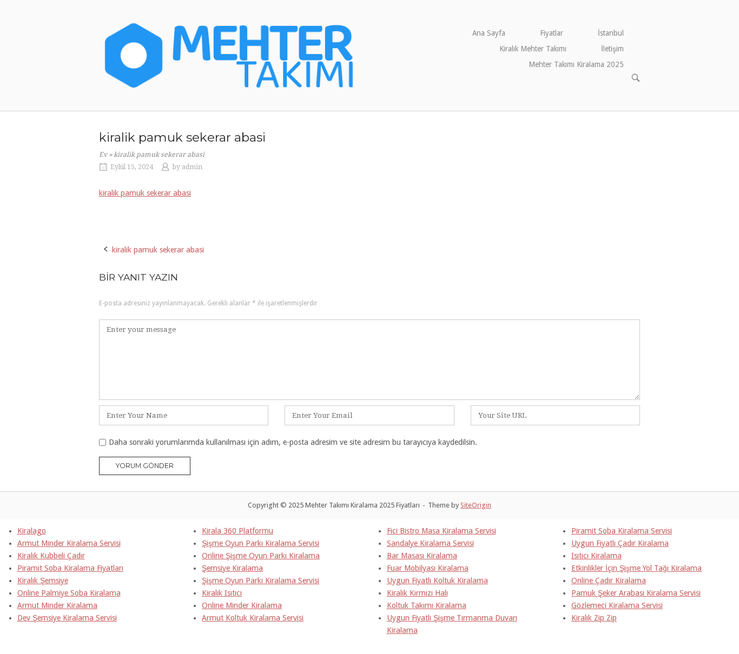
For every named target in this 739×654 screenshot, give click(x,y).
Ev (103, 154)
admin (192, 167)
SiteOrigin (475, 505)
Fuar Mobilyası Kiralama (428, 568)
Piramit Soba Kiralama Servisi (621, 530)
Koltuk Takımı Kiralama (426, 605)
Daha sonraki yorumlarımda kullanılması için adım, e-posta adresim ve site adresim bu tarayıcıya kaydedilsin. (293, 442)
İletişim (612, 48)
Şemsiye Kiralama (232, 568)
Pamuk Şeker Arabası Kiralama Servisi (636, 593)
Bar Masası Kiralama (422, 555)
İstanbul (611, 33)
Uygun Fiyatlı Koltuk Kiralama (437, 580)
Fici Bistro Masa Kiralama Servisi (441, 530)
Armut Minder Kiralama (57, 605)
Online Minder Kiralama (242, 605)
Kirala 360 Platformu (237, 530)
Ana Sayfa (488, 33)
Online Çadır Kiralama (608, 580)
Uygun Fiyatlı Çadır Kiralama (620, 543)
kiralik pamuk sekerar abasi (145, 193)
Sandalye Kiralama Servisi (430, 543)
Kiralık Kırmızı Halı (417, 593)
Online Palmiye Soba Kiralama (69, 593)
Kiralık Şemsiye (42, 580)
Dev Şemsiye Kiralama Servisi (67, 617)
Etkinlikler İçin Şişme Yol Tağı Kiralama (636, 568)
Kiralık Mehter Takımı (532, 48)
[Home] (229, 54)
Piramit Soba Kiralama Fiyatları (70, 568)
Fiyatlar (551, 33)
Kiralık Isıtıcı (222, 593)
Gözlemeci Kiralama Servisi (617, 605)
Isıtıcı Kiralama (596, 555)
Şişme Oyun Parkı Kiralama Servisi (260, 543)
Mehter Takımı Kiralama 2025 (576, 64)
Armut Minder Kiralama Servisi (69, 543)
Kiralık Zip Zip (594, 617)
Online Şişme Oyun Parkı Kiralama (261, 555)
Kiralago (31, 530)
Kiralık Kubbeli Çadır (51, 555)
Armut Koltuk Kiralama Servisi (252, 617)
